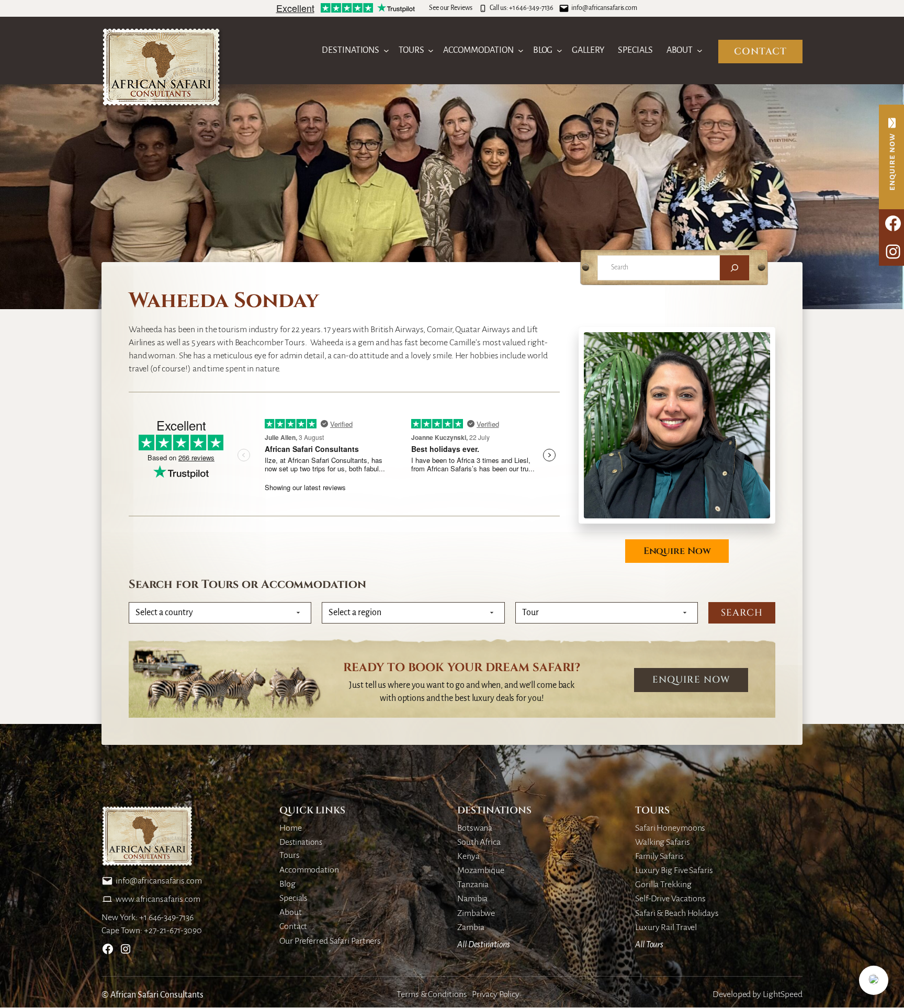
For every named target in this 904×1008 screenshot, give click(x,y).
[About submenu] (700, 50)
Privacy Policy (495, 994)
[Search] (734, 267)
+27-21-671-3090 (173, 930)
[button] (873, 980)
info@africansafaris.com (604, 8)
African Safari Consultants (157, 995)
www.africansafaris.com (158, 899)
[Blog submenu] (559, 50)
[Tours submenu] (431, 50)
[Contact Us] (891, 157)
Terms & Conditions (432, 994)
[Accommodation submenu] (521, 50)
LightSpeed (783, 994)
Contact (760, 51)
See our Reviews (450, 8)
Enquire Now (677, 551)
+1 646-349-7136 (531, 8)
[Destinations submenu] (386, 50)
